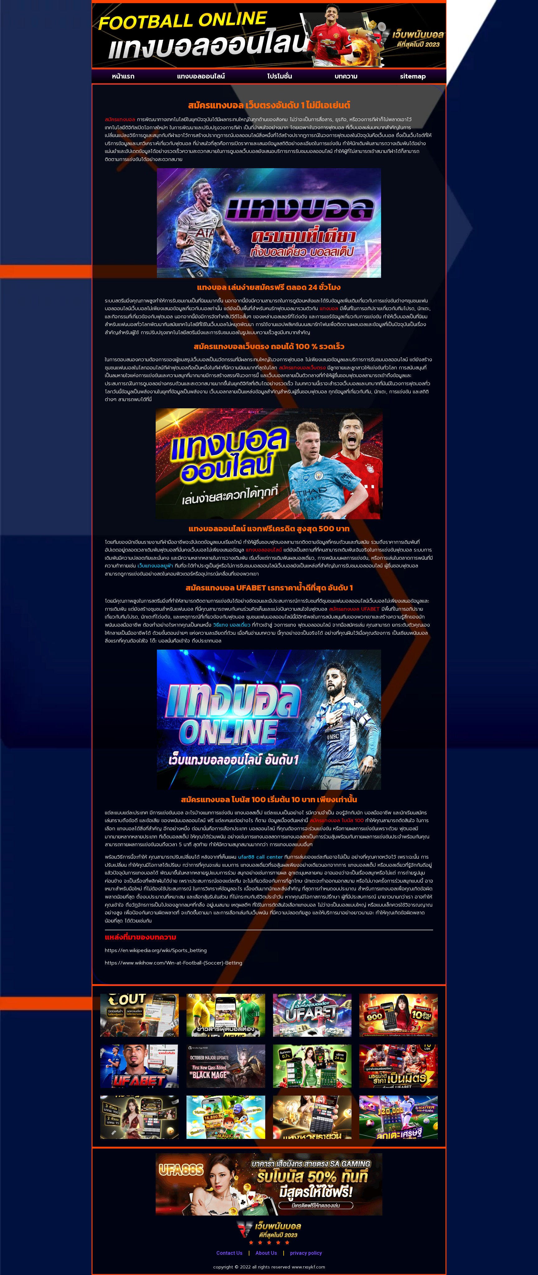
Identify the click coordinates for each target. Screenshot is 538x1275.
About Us (266, 1253)
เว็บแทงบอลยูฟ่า (155, 566)
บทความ (346, 76)
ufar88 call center (260, 857)
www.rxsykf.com (308, 1267)
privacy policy (306, 1253)
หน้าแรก (123, 76)
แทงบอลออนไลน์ (201, 76)
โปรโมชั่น (279, 76)
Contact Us (229, 1253)
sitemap (413, 76)
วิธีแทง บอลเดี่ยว (231, 625)
